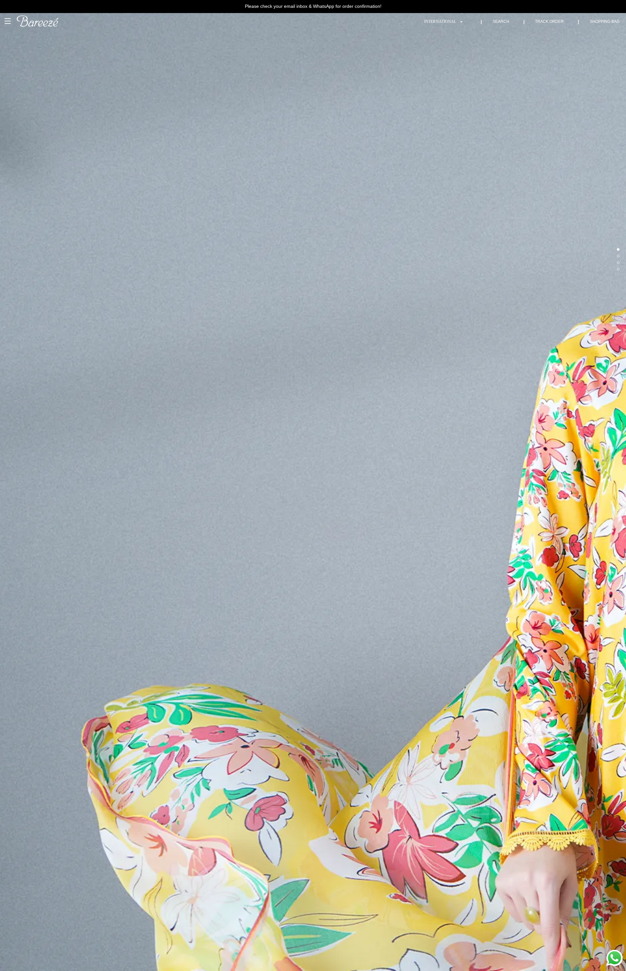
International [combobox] (440, 21)
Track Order (549, 21)
